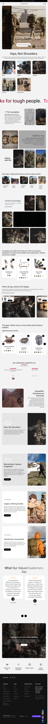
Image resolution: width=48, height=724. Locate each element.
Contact (4, 689)
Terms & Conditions (7, 700)
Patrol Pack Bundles (23, 186)
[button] (23, 381)
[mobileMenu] (3, 4)
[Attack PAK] (24, 4)
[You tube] (14, 677)
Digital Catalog (6, 693)
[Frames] (9, 84)
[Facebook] (10, 677)
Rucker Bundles (13, 186)
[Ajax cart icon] (45, 3)
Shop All (24, 644)
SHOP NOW (7, 479)
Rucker (26, 689)
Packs (18, 75)
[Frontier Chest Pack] (9, 339)
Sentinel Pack (10, 297)
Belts (3, 75)
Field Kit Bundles (31, 186)
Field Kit (26, 693)
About (4, 686)
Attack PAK (13, 715)
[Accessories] (24, 84)
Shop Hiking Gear (40, 165)
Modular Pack (28, 696)
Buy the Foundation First (26, 34)
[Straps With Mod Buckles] (24, 264)
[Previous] (3, 269)
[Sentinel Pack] (39, 340)
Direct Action (27, 686)
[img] (24, 364)
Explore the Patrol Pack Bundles (8, 292)
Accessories (20, 92)
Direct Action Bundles (5, 186)
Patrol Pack (27, 691)
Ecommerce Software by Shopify (9, 716)
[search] (43, 3)
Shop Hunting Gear (29, 165)
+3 (27, 277)
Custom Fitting (6, 691)
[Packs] (24, 67)
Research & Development (6, 704)
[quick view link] (13, 260)
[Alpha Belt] (24, 340)
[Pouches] (39, 67)
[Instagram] (12, 677)
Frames (4, 92)
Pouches (34, 75)
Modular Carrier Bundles (40, 187)
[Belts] (9, 67)
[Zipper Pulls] (39, 264)
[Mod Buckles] (9, 264)
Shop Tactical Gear (8, 206)
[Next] (45, 269)
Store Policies (6, 696)
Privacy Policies (6, 698)
